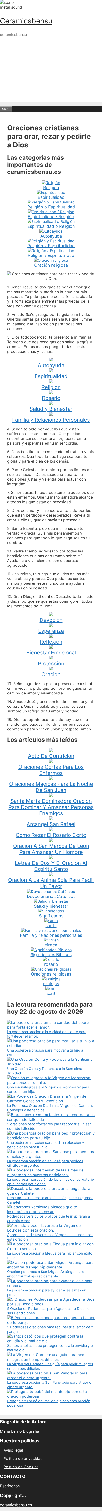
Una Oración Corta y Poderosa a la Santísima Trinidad (44, 1070)
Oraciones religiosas (51, 974)
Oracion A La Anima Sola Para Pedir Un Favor (51, 883)
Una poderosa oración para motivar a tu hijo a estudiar (45, 1052)
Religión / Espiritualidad (51, 255)
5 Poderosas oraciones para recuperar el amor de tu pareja (51, 1329)
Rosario (51, 398)
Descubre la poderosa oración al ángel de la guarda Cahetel (50, 1200)
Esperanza (51, 631)
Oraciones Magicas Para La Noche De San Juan (51, 787)
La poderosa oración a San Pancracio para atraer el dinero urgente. (49, 1384)
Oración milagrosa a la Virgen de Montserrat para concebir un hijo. (48, 1089)
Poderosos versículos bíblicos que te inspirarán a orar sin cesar (48, 1218)
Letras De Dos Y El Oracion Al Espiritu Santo (51, 866)
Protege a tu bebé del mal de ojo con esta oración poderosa (48, 1403)
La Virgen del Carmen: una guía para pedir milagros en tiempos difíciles (50, 1366)
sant (51, 993)
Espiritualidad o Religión (51, 226)
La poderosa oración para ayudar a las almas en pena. (46, 1292)
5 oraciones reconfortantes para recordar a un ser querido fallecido (49, 1126)
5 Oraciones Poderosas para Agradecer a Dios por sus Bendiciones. (49, 1310)
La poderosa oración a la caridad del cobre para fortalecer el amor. (46, 1033)
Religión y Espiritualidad (51, 245)
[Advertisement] (51, 91)
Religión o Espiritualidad (51, 206)
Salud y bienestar (51, 906)
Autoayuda (51, 236)
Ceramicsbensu (26, 21)
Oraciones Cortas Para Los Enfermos (51, 770)
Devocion (51, 620)
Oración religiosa (51, 265)
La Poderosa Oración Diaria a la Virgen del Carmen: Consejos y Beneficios (50, 1107)
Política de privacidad (23, 1458)
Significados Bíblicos (51, 954)
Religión (51, 187)
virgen (51, 944)
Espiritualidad (51, 197)
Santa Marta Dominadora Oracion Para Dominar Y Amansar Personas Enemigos (51, 807)
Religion (51, 387)
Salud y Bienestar (51, 409)
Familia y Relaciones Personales (51, 420)
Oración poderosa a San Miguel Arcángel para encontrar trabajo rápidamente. (45, 1273)
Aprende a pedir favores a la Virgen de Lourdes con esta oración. (50, 1237)
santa (51, 925)
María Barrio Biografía (19, 1431)
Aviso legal (13, 1450)
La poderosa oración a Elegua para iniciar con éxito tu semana (49, 1255)
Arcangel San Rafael (51, 824)
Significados (51, 915)
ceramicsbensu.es (16, 1504)
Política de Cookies (21, 1466)
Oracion (51, 674)
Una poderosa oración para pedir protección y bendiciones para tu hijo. (45, 1144)
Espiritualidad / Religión (51, 216)
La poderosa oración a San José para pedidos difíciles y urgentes (45, 1163)
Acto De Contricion (51, 756)
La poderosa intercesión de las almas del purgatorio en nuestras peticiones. (50, 1181)
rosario (51, 964)
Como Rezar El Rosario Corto (51, 835)
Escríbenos (10, 1486)
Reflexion (51, 642)
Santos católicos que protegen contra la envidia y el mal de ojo (50, 1347)
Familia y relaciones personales (51, 935)
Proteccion (51, 663)
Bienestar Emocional (51, 652)
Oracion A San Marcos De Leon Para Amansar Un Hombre (51, 849)
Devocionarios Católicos (51, 896)
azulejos (51, 983)
